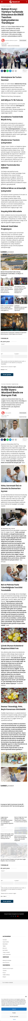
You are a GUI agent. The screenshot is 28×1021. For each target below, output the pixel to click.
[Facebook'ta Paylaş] (2, 71)
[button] (26, 996)
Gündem (5, 939)
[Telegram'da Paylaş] (10, 71)
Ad (2, 354)
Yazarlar (5, 970)
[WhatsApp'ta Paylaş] (7, 71)
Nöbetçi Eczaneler (7, 960)
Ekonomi (5, 948)
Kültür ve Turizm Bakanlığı (13, 45)
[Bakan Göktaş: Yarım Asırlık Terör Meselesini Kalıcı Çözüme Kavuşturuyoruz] (7, 281)
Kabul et (14, 1009)
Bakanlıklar (4, 45)
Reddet (14, 1012)
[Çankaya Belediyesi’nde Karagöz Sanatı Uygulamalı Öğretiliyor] (20, 299)
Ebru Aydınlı (8, 413)
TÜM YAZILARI (23, 40)
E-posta (17, 354)
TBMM (4, 946)
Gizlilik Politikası (6, 974)
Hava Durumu (6, 962)
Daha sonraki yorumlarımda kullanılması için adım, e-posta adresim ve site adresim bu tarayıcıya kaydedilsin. (13, 363)
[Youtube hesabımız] (17, 916)
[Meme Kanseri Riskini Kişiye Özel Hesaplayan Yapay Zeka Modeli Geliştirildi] (20, 830)
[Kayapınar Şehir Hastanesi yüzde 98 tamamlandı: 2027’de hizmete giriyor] (14, 795)
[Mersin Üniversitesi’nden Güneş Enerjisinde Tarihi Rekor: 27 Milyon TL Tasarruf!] (14, 262)
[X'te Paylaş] (5, 71)
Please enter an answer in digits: (8, 366)
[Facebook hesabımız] (11, 916)
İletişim (4, 977)
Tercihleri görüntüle (14, 1016)
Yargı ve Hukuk (6, 952)
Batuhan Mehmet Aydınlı (11, 40)
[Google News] (24, 71)
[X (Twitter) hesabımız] (13, 916)
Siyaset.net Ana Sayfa (8, 968)
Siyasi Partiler (6, 942)
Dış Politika (5, 950)
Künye (14, 1019)
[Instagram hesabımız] (15, 916)
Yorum (3, 344)
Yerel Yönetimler (7, 954)
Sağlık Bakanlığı (22, 417)
